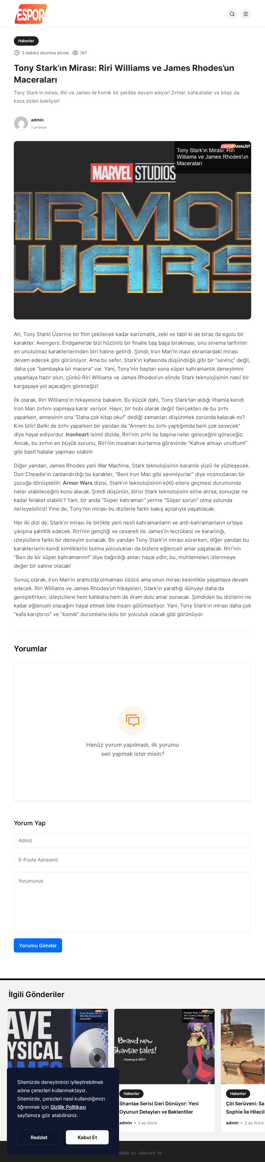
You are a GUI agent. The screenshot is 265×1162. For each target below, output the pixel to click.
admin (37, 119)
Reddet (39, 1137)
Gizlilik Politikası (68, 1107)
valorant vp (150, 1152)
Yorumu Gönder (38, 945)
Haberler (26, 40)
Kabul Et (87, 1137)
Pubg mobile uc (119, 1152)
